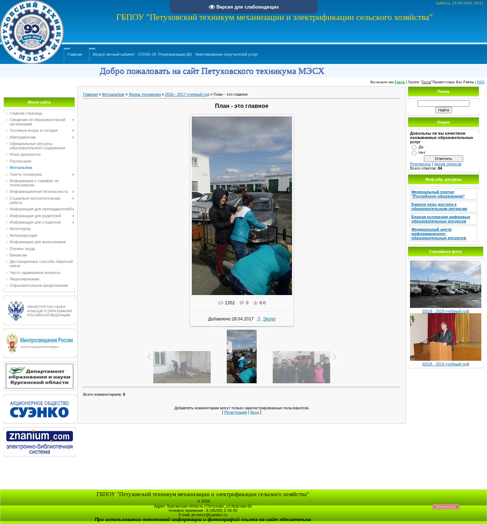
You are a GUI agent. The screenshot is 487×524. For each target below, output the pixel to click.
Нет (422, 152)
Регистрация (235, 412)
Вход (254, 412)
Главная (74, 54)
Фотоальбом (113, 94)
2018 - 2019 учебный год (446, 311)
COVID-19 (147, 54)
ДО (189, 54)
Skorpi (269, 318)
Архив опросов (447, 164)
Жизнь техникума (145, 94)
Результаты (420, 164)
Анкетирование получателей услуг (226, 54)
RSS (481, 82)
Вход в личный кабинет (114, 54)
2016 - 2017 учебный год (187, 94)
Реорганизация (171, 54)
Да (421, 147)
